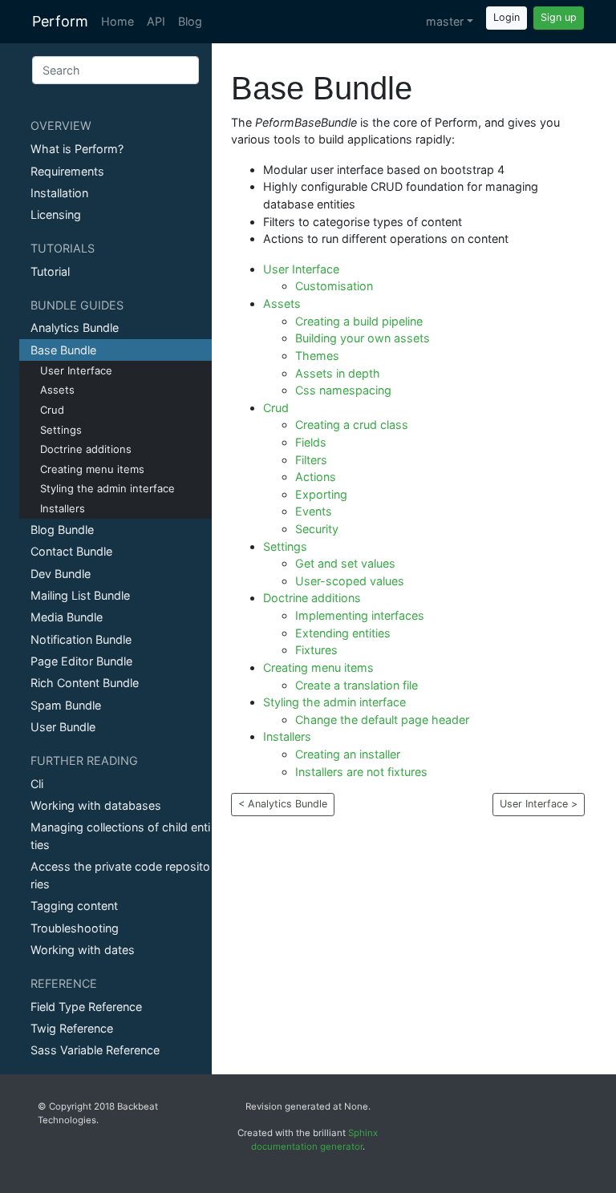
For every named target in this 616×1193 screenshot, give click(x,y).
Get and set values (345, 563)
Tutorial (50, 271)
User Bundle (62, 727)
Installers (62, 508)
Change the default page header (382, 719)
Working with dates (82, 949)
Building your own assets (362, 338)
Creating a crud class (351, 424)
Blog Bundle (62, 529)
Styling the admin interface (107, 488)
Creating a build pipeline (359, 321)
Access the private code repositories (120, 875)
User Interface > (539, 804)
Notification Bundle (81, 639)
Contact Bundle (71, 551)
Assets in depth (337, 373)
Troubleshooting (74, 928)
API (156, 21)
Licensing (55, 214)
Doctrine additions (86, 449)
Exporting (321, 494)
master (445, 21)
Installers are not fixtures (361, 771)
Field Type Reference (86, 1006)
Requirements (67, 171)
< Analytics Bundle (282, 804)
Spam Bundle (65, 705)
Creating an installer (347, 754)
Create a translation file (356, 685)
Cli (36, 784)
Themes (317, 355)
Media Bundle (66, 617)
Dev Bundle (60, 573)
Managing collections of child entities (120, 835)
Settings (61, 429)
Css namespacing (343, 390)
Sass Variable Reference (95, 1050)
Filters (311, 460)
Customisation (334, 286)
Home (117, 21)
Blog (190, 21)
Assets (57, 389)
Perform (60, 21)
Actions (315, 476)
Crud (52, 409)
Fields (310, 442)
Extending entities (343, 633)
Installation (59, 193)
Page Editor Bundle (81, 661)
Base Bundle (63, 350)
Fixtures (316, 650)
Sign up (559, 17)
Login (506, 17)
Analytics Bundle (74, 327)
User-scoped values (349, 581)
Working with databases (95, 805)
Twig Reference (71, 1028)
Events (313, 511)
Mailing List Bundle (80, 595)
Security (316, 529)
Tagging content (74, 905)
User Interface (76, 370)
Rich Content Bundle (84, 683)
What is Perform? (77, 149)
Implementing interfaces (359, 615)
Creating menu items (92, 469)
